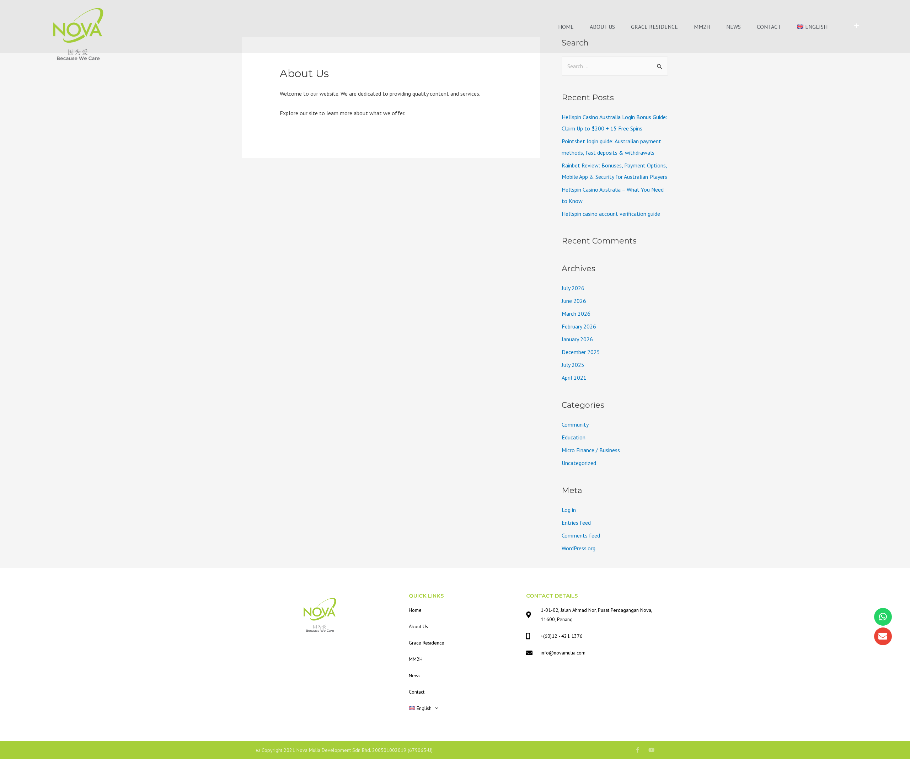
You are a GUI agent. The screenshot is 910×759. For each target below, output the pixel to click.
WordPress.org (578, 548)
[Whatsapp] (883, 617)
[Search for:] (615, 66)
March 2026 (576, 313)
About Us (602, 26)
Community (575, 424)
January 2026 (577, 339)
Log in (569, 509)
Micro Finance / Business (591, 450)
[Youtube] (651, 750)
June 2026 (574, 300)
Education (573, 437)
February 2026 (579, 326)
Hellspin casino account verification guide (611, 213)
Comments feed (581, 535)
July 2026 (573, 288)
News (733, 26)
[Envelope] (883, 636)
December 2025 (581, 352)
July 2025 (573, 364)
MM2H (702, 26)
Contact (769, 26)
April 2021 (574, 377)
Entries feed (576, 522)
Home (566, 26)
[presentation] (435, 708)
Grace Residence (654, 26)
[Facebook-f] (637, 750)
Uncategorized (579, 462)
